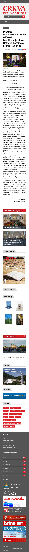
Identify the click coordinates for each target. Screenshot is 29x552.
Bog (13, 408)
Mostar (7, 420)
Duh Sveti (14, 411)
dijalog (7, 411)
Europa (22, 411)
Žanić (12, 426)
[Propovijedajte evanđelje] (8, 305)
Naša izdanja (8, 297)
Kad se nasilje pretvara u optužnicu (13, 357)
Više (14, 348)
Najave (6, 461)
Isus (6, 414)
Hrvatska (6, 28)
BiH (5, 215)
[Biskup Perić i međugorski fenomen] (19, 320)
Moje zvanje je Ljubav (11, 227)
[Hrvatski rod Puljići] (8, 319)
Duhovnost (7, 464)
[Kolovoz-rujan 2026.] (14, 270)
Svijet (6, 475)
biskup (7, 408)
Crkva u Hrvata (8, 471)
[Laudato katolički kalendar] (14, 398)
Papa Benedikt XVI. (10, 423)
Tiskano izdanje (9, 251)
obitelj (13, 420)
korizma (13, 414)
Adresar (6, 365)
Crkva (18, 408)
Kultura (6, 468)
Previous (22, 336)
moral (18, 417)
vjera (6, 426)
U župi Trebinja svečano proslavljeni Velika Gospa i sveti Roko (12, 242)
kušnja (20, 414)
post (19, 423)
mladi (12, 417)
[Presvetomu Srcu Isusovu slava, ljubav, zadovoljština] (19, 306)
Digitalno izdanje (9, 289)
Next (24, 336)
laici (6, 417)
